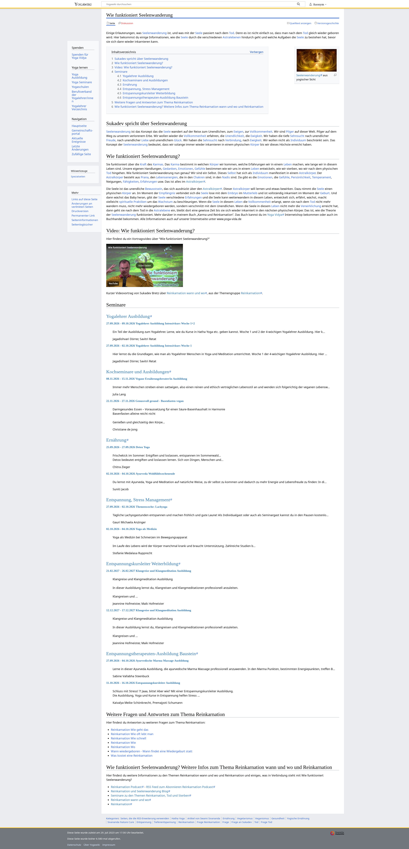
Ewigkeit (256, 136)
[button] (144, 265)
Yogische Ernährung (298, 818)
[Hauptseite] (83, 23)
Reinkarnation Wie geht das (129, 730)
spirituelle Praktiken (133, 202)
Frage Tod (266, 822)
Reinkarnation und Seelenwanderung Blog (139, 791)
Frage (225, 822)
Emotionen (185, 169)
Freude (111, 140)
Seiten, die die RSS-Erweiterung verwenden (144, 818)
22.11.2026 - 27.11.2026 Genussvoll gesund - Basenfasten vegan (145, 401)
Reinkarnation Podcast (126, 787)
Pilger (290, 131)
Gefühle (200, 169)
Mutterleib (250, 193)
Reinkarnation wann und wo (186, 293)
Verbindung (233, 140)
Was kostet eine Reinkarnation (131, 755)
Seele (198, 33)
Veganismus (262, 818)
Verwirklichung (311, 206)
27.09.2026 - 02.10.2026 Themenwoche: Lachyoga (136, 506)
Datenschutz (74, 844)
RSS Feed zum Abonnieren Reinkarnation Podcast (179, 787)
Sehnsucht (297, 136)
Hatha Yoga (178, 818)
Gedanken (170, 169)
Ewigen (238, 131)
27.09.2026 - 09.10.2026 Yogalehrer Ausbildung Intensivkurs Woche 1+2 (150, 323)
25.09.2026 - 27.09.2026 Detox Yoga (128, 447)
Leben (288, 164)
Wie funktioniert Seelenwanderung (127, 247)
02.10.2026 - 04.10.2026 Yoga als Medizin (131, 529)
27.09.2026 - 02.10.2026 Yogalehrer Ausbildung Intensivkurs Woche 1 (149, 345)
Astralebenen (232, 37)
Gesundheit (277, 818)
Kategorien (112, 818)
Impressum (108, 844)
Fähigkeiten (131, 181)
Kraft (143, 164)
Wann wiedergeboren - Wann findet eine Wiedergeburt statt (151, 751)
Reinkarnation (250, 293)
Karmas (158, 164)
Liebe (145, 140)
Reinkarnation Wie (123, 742)
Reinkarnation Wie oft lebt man (132, 734)
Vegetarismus (245, 818)
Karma (175, 164)
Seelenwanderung (154, 33)
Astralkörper (307, 173)
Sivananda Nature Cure (121, 822)
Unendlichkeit (234, 136)
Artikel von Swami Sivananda (203, 818)
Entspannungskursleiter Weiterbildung (142, 563)
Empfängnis (167, 193)
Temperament (321, 177)
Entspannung (144, 822)
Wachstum (165, 202)
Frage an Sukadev (242, 822)
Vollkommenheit (261, 131)
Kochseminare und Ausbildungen (137, 371)
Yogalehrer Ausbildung (128, 316)
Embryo (233, 193)
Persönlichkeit (300, 177)
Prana (145, 177)
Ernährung (116, 439)
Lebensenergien (167, 177)
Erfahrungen (148, 181)
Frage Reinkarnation (208, 822)
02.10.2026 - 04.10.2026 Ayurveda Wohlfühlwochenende (140, 473)
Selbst (232, 173)
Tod (231, 33)
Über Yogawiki (92, 844)
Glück (178, 140)
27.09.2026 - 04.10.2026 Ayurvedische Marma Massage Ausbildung (147, 660)
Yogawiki (83, 4)
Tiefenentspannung (165, 822)
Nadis (226, 177)
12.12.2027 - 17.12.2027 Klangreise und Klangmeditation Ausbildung (148, 610)
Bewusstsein (153, 189)
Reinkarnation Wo (123, 747)
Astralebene (162, 210)
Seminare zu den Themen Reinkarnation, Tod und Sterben (150, 795)
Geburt (325, 193)
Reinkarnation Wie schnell (128, 738)
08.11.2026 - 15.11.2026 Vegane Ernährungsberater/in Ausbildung (146, 378)
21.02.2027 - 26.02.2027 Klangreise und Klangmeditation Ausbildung (148, 570)
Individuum (298, 140)
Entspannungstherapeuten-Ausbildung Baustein (151, 653)
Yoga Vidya (274, 215)
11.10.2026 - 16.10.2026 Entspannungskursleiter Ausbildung (143, 682)
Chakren (199, 177)
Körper (254, 144)
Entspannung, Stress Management (138, 499)
